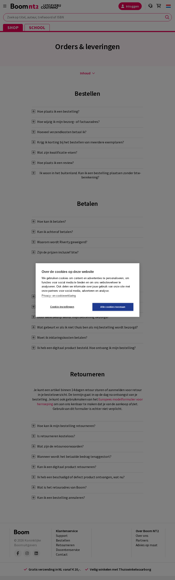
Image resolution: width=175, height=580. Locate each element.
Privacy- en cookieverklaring (59, 295)
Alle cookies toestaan (112, 306)
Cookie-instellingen (62, 306)
